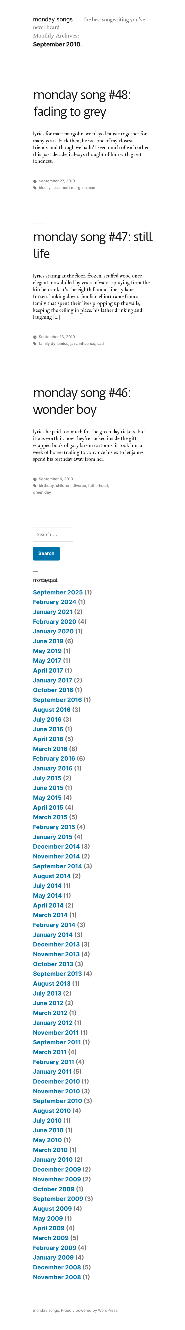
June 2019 (48, 641)
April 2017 (48, 670)
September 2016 (57, 699)
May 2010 (47, 1140)
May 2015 (47, 797)
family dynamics (53, 343)
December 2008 (57, 1267)
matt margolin (74, 187)
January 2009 (53, 1257)
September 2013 (57, 973)
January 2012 (53, 1022)
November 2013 (56, 954)
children (63, 485)
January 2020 (53, 631)
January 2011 (52, 1071)
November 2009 (57, 1179)
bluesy (44, 187)
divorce (79, 485)
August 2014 (52, 876)
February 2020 (54, 621)
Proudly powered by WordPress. (89, 1310)
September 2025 (58, 592)
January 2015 (53, 836)
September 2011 (57, 1042)
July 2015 (47, 778)
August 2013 (52, 983)
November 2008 (57, 1277)
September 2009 (58, 1198)
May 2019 (47, 651)
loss (56, 187)
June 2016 (48, 729)
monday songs (53, 19)
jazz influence (82, 343)
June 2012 (48, 1003)
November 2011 (56, 1032)
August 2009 (52, 1208)
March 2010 (50, 1150)
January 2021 (53, 611)
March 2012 (50, 1012)
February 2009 (54, 1247)
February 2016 (54, 758)
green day (42, 492)
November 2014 (56, 856)
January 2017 (52, 680)
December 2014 (56, 846)
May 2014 (47, 895)
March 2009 (51, 1238)
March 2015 (50, 817)
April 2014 (48, 905)
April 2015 (48, 807)
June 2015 (48, 787)
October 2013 (53, 964)
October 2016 (53, 689)
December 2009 (57, 1169)
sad (92, 187)
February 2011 (53, 1061)
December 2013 (56, 944)
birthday (46, 485)
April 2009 (49, 1228)
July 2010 (47, 1120)
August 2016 (52, 709)
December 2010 (56, 1081)
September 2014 (57, 866)
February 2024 (54, 601)
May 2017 (47, 660)
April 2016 (48, 739)
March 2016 (50, 748)
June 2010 (48, 1130)
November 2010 (56, 1091)
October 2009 (53, 1189)
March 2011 (49, 1052)
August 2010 (52, 1110)
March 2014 (50, 915)
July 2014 (47, 885)
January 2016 (53, 768)
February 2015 (54, 827)
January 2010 (53, 1159)
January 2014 (53, 934)
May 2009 (48, 1218)
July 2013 (47, 993)
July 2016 (47, 719)
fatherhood (98, 485)
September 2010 (57, 1100)
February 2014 (54, 924)
